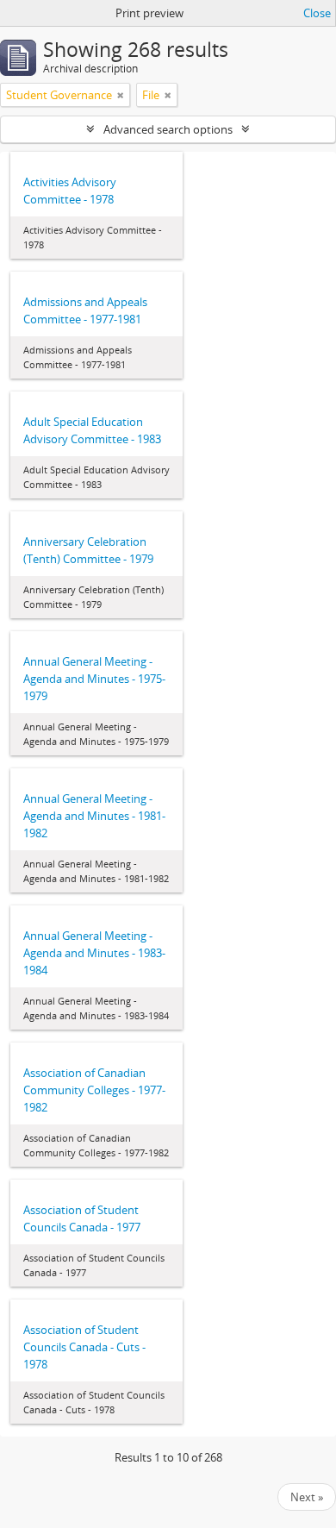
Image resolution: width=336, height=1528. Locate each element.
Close (317, 13)
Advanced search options (168, 129)
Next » (306, 1497)
